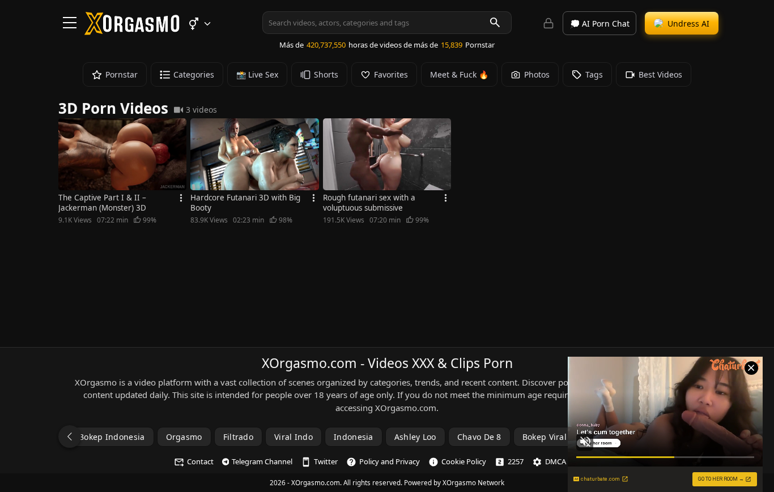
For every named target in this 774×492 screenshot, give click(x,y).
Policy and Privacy (389, 461)
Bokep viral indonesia (565, 436)
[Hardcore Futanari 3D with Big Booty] (254, 154)
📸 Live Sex (257, 74)
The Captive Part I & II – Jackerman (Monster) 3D (102, 202)
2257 (516, 461)
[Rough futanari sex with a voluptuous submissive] (387, 154)
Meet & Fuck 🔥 (459, 74)
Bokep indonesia (112, 436)
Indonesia (353, 436)
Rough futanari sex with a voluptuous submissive (369, 202)
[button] (199, 23)
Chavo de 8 (479, 436)
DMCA (555, 461)
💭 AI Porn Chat (600, 23)
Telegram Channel (262, 461)
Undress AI (688, 23)
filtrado (238, 436)
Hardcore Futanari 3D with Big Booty (245, 202)
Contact (200, 461)
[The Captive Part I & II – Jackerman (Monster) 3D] (122, 154)
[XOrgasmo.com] (132, 31)
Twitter (326, 461)
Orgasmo (184, 436)
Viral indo (293, 436)
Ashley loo (415, 436)
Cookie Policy (463, 461)
